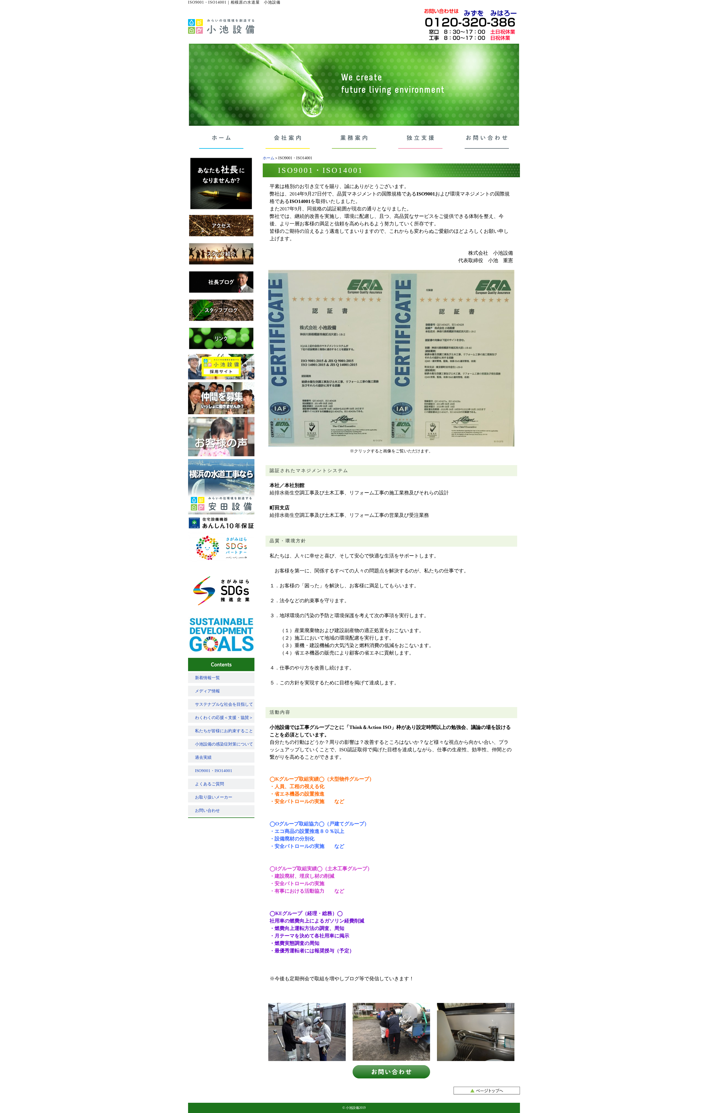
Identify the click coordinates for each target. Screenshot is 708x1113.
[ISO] (391, 444)
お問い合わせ (207, 810)
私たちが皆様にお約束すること (224, 731)
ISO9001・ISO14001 (213, 770)
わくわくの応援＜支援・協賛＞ (224, 717)
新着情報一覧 (207, 678)
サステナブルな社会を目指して (224, 704)
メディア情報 (207, 691)
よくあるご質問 (209, 784)
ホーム (268, 158)
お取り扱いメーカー (213, 797)
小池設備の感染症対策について (224, 744)
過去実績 (203, 757)
